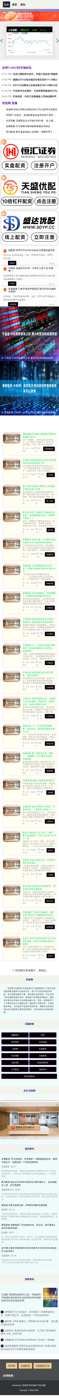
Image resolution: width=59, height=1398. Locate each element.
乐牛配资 (49, 1061)
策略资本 (43, 1337)
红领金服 (49, 687)
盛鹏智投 (15, 1303)
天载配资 (49, 1195)
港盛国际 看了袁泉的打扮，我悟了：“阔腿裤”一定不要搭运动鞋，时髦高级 (38, 755)
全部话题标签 (29, 1344)
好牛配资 (49, 1090)
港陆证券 (49, 743)
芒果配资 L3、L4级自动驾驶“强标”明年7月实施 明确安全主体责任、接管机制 (39, 647)
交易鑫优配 (49, 1009)
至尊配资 (49, 607)
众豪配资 (49, 821)
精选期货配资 (42, 1330)
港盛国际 (49, 770)
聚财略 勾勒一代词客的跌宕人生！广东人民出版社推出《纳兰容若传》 (39, 968)
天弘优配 (49, 1224)
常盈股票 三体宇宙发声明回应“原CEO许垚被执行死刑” (32, 290)
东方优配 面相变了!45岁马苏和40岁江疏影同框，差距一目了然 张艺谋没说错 (39, 1021)
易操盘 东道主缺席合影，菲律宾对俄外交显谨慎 (39, 861)
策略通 (50, 1144)
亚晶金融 (43, 1310)
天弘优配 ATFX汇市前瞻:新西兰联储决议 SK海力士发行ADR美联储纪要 (39, 1209)
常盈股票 (13, 304)
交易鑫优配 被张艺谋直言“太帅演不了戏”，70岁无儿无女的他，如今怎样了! (39, 994)
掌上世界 (49, 501)
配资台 (50, 850)
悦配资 (12, 263)
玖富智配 (15, 1323)
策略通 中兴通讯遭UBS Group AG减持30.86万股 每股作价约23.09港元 (39, 1129)
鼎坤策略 (15, 1310)
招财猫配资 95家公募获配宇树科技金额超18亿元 (39, 435)
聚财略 (50, 983)
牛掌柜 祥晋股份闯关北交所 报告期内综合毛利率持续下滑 (39, 461)
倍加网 (15, 1316)
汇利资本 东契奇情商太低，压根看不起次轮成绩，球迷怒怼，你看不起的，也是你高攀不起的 (39, 701)
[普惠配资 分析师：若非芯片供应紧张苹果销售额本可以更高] (29, 388)
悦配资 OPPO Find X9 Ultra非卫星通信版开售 (31, 250)
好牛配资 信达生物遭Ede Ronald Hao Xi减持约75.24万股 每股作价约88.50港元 (39, 1075)
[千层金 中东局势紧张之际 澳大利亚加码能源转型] (29, 333)
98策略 (50, 792)
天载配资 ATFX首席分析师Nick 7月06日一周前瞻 (38, 1182)
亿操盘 (50, 874)
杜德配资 (43, 1316)
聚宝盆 (50, 530)
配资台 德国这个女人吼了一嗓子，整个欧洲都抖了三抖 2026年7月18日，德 (39, 835)
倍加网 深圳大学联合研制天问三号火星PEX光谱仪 (31, 109)
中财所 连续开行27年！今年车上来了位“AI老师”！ (30, 269)
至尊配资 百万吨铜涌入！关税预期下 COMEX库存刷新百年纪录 (39, 594)
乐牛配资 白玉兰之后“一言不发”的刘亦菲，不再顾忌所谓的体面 (39, 1047)
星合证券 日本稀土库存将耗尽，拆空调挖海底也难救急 (39, 887)
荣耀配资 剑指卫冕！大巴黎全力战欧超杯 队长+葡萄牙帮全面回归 (39, 541)
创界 (43, 1303)
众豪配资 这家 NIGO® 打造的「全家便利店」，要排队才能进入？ (39, 808)
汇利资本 (49, 716)
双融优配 (49, 583)
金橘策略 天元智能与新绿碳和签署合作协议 (28, 126)
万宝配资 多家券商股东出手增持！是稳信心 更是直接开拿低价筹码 (39, 620)
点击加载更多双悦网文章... (29, 1239)
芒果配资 (49, 663)
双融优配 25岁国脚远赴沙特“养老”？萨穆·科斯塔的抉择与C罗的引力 (39, 568)
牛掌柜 (50, 475)
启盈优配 (15, 1330)
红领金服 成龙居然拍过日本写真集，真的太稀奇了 (38, 674)
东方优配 (49, 1036)
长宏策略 (49, 1117)
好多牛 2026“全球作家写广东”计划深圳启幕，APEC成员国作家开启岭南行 (39, 940)
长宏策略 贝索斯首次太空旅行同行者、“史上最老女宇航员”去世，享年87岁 (39, 1102)
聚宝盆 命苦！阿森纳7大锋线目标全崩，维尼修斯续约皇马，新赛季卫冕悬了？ (39, 515)
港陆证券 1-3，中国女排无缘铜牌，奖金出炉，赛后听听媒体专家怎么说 (39, 728)
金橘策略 (43, 1323)
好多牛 (50, 956)
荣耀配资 (49, 554)
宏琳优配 (49, 927)
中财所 (12, 283)
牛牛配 (50, 1169)
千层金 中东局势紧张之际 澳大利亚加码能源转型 (28, 357)
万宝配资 (49, 634)
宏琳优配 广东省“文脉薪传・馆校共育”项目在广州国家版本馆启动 (38, 913)
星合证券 (49, 901)
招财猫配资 (49, 448)
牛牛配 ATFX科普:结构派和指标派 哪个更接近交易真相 (39, 1155)
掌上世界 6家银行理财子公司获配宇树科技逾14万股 (39, 487)
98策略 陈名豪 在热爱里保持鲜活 (38, 780)
